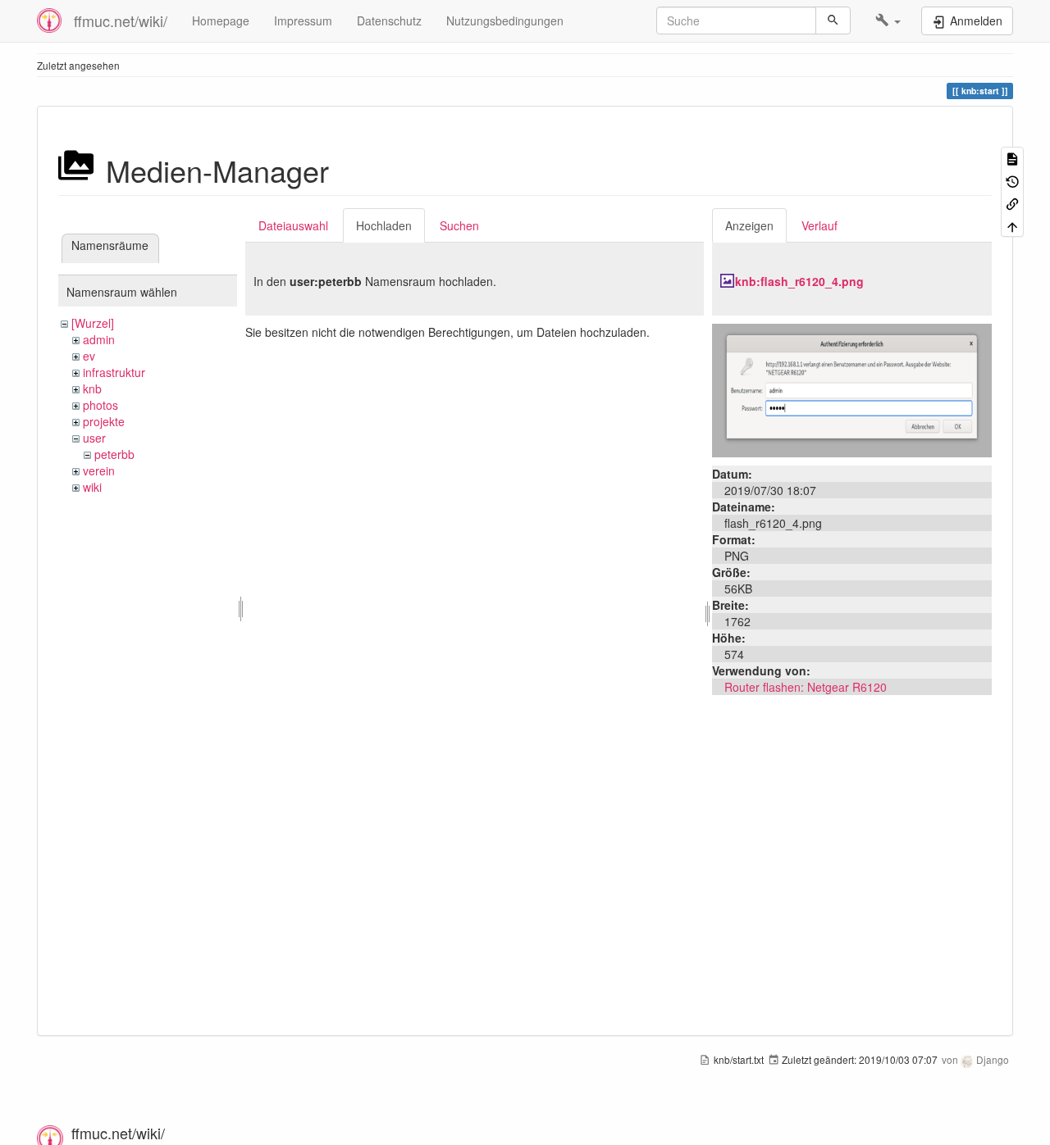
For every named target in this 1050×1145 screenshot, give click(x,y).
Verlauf (819, 225)
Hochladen (384, 225)
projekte (104, 421)
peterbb (114, 454)
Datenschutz (389, 20)
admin (99, 339)
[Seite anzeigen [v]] (1012, 158)
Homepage (220, 20)
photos (100, 405)
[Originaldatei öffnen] (852, 388)
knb (92, 388)
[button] (888, 20)
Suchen (459, 225)
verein (99, 470)
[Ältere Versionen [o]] (1012, 180)
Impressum (303, 20)
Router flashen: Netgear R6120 (805, 687)
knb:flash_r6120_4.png (799, 281)
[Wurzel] (92, 323)
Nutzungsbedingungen (505, 20)
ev (89, 356)
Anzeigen (749, 225)
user (94, 437)
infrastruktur (114, 372)
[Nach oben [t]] (1012, 225)
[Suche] (833, 20)
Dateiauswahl (293, 225)
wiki (92, 487)
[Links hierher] (1012, 203)
